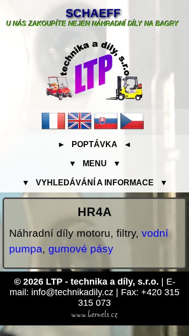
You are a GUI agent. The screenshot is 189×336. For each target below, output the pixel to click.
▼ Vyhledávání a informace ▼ (95, 182)
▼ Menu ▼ (95, 163)
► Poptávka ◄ (94, 144)
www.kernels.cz (94, 314)
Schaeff (93, 13)
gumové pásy (80, 248)
